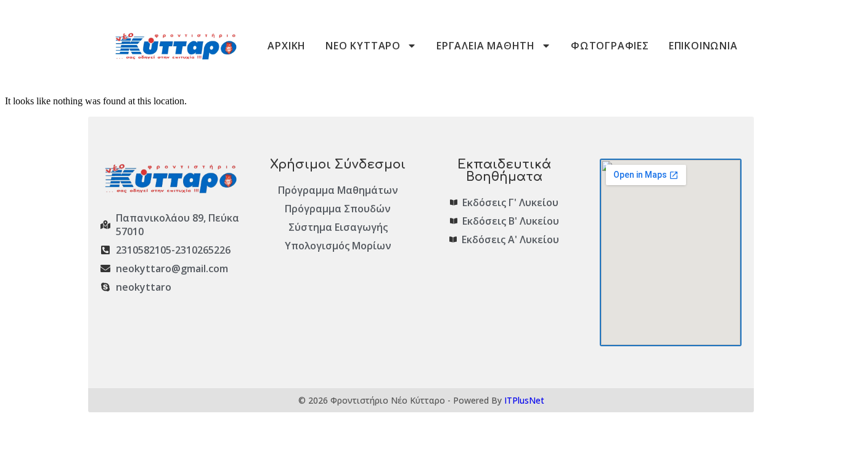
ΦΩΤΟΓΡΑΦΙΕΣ (610, 45)
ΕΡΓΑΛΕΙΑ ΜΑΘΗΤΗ (485, 45)
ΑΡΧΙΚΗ (287, 45)
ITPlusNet (524, 400)
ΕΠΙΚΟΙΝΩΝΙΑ (703, 45)
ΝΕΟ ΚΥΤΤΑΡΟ (363, 45)
